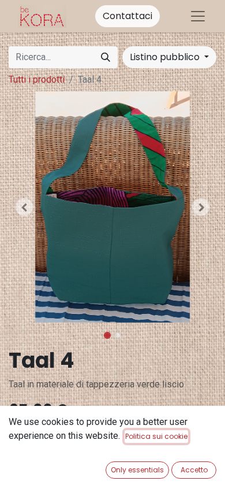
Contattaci (127, 16)
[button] (24, 207)
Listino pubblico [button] (166, 57)
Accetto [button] (194, 470)
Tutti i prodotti (37, 79)
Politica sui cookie (156, 436)
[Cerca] (105, 57)
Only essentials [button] (137, 470)
